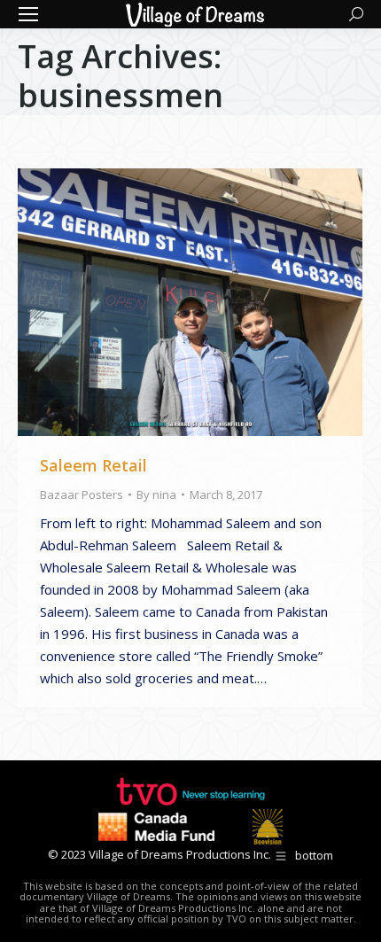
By (156, 494)
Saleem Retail (93, 465)
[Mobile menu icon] (28, 14)
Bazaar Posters (81, 494)
